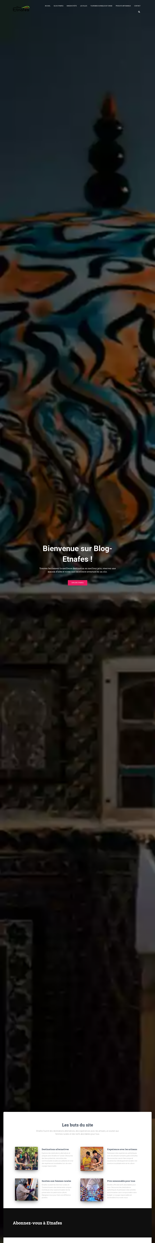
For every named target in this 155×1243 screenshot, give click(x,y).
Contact (137, 6)
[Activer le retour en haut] (150, 1238)
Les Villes (83, 6)
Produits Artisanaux (123, 6)
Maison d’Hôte (72, 6)
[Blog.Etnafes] (21, 9)
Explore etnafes (78, 583)
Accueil (47, 6)
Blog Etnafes (58, 6)
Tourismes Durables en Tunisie (101, 6)
